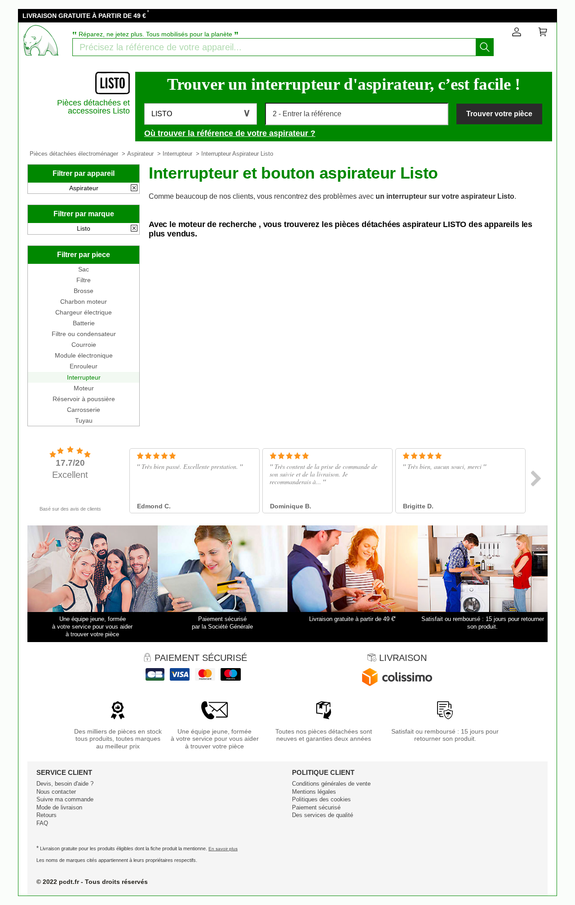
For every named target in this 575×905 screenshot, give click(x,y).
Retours (46, 815)
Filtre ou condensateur (84, 333)
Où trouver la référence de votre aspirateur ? (229, 133)
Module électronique (84, 355)
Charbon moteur (83, 301)
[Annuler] (134, 188)
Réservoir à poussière (84, 398)
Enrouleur (83, 366)
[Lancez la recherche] (485, 47)
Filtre (83, 280)
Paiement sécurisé (316, 807)
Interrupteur (177, 153)
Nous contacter (56, 791)
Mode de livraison (59, 807)
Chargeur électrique (83, 312)
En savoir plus (223, 848)
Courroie (83, 344)
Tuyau (84, 420)
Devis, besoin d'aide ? (64, 783)
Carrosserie (83, 409)
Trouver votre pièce (499, 114)
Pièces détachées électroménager (74, 153)
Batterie (84, 323)
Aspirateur (140, 153)
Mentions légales (314, 791)
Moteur (84, 388)
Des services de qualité (322, 815)
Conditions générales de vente (331, 783)
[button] (200, 114)
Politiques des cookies (321, 799)
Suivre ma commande (64, 799)
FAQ (42, 823)
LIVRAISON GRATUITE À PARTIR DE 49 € (84, 15)
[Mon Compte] (517, 33)
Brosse (83, 290)
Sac (83, 269)
